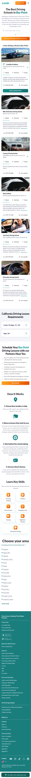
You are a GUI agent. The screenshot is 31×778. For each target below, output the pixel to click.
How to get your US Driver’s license (10, 656)
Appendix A (4, 749)
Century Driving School (10, 153)
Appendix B (4, 751)
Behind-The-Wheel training (8, 663)
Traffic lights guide (6, 685)
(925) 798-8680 (9, 173)
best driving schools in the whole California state (13, 545)
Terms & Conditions (6, 736)
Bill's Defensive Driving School (12, 112)
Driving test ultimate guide (8, 682)
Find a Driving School (7, 646)
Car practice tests (6, 625)
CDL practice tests (6, 627)
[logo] (5, 3)
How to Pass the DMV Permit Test (10, 687)
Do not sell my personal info (8, 741)
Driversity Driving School (11, 277)
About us (4, 724)
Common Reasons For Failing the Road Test (12, 692)
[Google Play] (15, 638)
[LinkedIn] (28, 759)
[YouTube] (11, 759)
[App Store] (15, 635)
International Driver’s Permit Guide (10, 695)
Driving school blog (6, 712)
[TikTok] (19, 759)
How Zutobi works (6, 729)
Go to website (24, 85)
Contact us (4, 727)
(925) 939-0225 (9, 257)
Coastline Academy (12, 64)
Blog (3, 668)
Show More (5, 604)
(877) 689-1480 (9, 133)
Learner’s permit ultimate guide (9, 680)
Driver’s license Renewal (7, 653)
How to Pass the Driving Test (9, 690)
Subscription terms (6, 744)
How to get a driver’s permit (8, 661)
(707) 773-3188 (9, 215)
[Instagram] (15, 759)
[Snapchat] (23, 759)
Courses (4, 666)
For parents (4, 673)
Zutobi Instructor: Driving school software (12, 707)
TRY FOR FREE (20, 3)
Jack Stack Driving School (11, 235)
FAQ (3, 671)
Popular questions (6, 697)
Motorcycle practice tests (8, 630)
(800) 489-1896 (9, 85)
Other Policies (5, 746)
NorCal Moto (7, 193)
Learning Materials (6, 709)
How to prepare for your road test (10, 658)
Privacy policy (5, 739)
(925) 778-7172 (9, 300)
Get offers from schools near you (16, 775)
